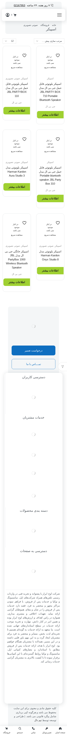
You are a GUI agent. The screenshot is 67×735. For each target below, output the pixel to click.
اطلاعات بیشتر (50, 114)
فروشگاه (45, 25)
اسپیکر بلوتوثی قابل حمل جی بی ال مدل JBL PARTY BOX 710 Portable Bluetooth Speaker (50, 91)
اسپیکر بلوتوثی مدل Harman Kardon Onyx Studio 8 (50, 255)
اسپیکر (50, 78)
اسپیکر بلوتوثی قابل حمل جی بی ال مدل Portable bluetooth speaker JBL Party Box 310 (50, 175)
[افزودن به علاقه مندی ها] (58, 53)
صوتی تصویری (30, 25)
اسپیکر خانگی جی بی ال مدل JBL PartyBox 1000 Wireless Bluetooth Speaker (17, 259)
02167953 (19, 5)
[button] (33, 350)
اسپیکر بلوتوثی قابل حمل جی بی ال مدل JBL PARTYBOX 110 (17, 89)
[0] (16, 15)
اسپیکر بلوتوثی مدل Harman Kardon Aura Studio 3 (17, 171)
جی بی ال (50, 106)
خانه (54, 25)
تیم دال (38, 720)
